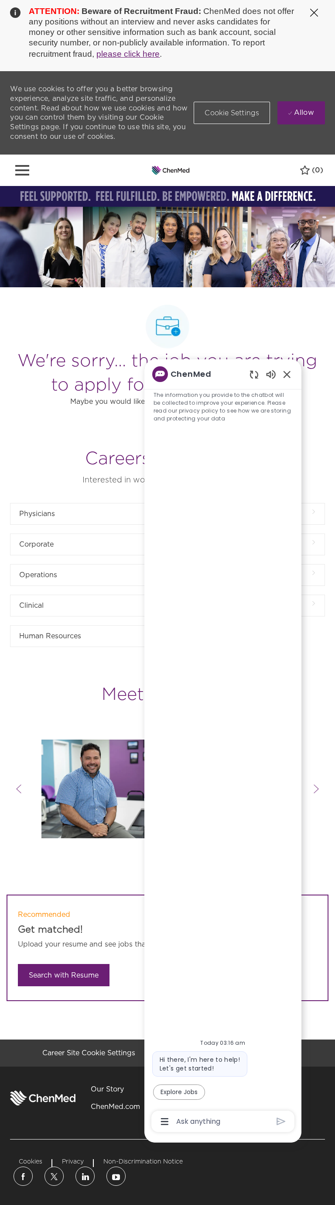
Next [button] (316, 789)
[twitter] (54, 1176)
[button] (232, 113)
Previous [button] (18, 789)
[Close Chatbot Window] (287, 374)
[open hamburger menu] (22, 170)
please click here (128, 54)
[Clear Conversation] (254, 374)
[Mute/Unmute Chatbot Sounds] (270, 374)
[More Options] (164, 1121)
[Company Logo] (170, 169)
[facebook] (23, 1176)
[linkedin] (85, 1176)
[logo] (42, 1098)
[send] (281, 1121)
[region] (222, 747)
